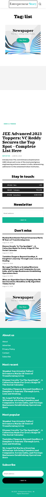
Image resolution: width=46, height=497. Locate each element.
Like (40, 185)
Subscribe (38, 195)
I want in (23, 220)
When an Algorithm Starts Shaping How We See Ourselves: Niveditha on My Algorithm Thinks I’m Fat (21, 281)
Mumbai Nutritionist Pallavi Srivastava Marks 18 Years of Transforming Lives (22, 238)
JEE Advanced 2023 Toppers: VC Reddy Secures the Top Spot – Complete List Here (22, 142)
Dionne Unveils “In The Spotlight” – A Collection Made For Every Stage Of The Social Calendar (20, 248)
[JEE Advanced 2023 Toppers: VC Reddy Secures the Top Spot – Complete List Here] (23, 110)
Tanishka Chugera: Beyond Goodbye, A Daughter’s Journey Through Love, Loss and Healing (22, 258)
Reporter (6, 156)
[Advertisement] (23, 71)
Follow (39, 190)
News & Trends (10, 124)
